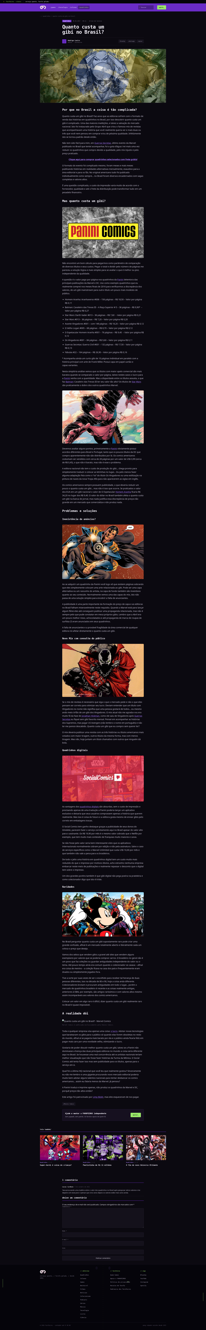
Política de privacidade (120, 1282)
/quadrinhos (84, 7)
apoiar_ (136, 1115)
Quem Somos (114, 1275)
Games (82, 1282)
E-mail (65, 1239)
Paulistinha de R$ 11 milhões (97, 1165)
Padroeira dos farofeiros (120, 1289)
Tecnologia (84, 1310)
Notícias (83, 1292)
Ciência (83, 1317)
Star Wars (136, 381)
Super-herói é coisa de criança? (56, 1165)
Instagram (144, 1282)
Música (82, 1307)
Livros (82, 1314)
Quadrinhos (67, 21)
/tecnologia (62, 7)
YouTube (143, 1278)
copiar (140, 41)
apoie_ (161, 7)
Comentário (66, 1206)
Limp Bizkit (98, 1097)
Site (63, 1248)
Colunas (83, 1278)
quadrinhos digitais (89, 806)
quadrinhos (46, 16)
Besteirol (84, 1285)
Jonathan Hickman (90, 716)
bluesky (122, 41)
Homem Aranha (123, 492)
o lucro (114, 1031)
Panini (120, 279)
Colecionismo (85, 1296)
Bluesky (143, 1275)
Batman (69, 381)
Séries (82, 1303)
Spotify (143, 1285)
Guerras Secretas (102, 143)
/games (53, 7)
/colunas (73, 7)
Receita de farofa (117, 1285)
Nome (64, 1231)
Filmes (82, 1289)
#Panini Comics (69, 1104)
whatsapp (132, 41)
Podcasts (83, 1300)
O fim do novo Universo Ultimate (142, 1165)
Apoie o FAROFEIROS (118, 1278)
